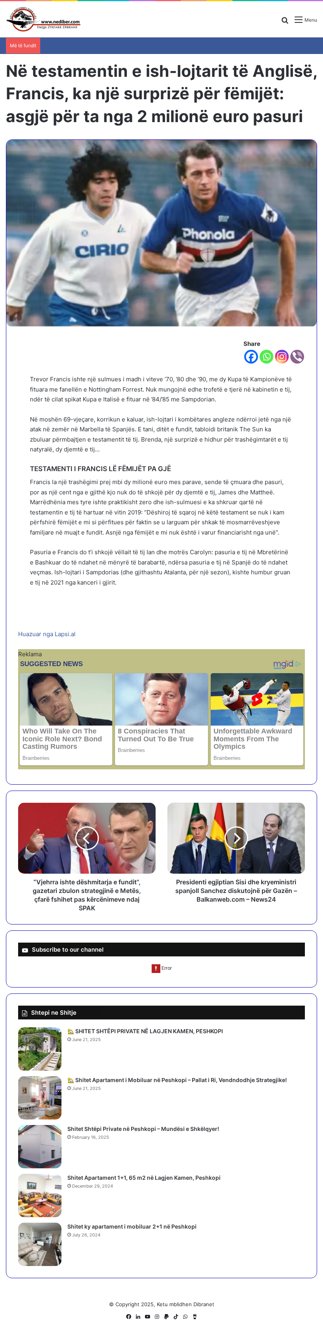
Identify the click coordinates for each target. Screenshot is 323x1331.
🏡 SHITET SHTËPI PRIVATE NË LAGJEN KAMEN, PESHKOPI (145, 1031)
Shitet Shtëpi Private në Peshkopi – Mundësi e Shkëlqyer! (143, 1128)
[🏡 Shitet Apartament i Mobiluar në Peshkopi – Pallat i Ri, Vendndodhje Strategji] (39, 1097)
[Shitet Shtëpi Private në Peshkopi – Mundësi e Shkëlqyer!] (39, 1146)
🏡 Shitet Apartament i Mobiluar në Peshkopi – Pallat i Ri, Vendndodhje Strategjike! (177, 1080)
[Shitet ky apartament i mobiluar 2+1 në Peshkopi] (39, 1244)
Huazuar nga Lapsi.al (47, 634)
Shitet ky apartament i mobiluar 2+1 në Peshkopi (132, 1226)
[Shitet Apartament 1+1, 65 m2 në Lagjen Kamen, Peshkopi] (39, 1195)
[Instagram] (282, 357)
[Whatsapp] (266, 357)
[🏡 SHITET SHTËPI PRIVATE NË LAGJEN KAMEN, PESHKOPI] (39, 1049)
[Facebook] (251, 357)
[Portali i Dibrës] (43, 19)
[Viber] (297, 357)
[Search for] (285, 23)
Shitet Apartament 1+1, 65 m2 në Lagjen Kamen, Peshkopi (144, 1177)
